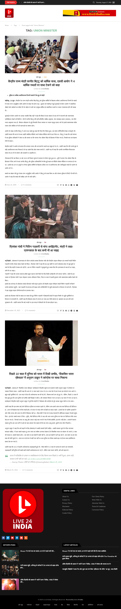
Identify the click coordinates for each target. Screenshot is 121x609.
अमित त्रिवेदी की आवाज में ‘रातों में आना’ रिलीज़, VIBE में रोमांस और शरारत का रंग (86, 564)
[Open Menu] (113, 2)
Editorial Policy (67, 510)
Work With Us (97, 500)
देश (62, 605)
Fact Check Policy (98, 496)
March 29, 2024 (56, 462)
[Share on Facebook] (60, 185)
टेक (83, 605)
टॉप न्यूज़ (20, 605)
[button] (19, 2)
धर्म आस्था (100, 605)
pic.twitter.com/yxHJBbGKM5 (39, 459)
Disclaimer (65, 506)
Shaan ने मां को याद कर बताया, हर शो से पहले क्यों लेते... (37, 551)
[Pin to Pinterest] (66, 185)
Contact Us (66, 500)
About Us (65, 496)
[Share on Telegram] (71, 185)
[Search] (94, 2)
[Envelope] (21, 537)
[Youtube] (12, 537)
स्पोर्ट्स (37, 605)
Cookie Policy (67, 513)
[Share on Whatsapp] (68, 185)
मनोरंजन (29, 605)
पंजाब (55, 605)
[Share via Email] (77, 185)
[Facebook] (3, 537)
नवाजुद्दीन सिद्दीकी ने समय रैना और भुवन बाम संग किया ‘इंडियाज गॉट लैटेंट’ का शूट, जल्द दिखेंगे (89, 569)
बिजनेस (76, 605)
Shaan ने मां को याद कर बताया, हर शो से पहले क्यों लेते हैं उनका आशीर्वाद (84, 551)
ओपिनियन (90, 605)
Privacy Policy (67, 503)
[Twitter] (8, 537)
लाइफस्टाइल (46, 605)
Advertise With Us (98, 503)
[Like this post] (58, 185)
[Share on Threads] (74, 185)
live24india (45, 89)
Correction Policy (98, 510)
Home (7, 25)
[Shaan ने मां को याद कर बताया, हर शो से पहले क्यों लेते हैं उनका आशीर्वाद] (10, 555)
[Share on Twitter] (63, 185)
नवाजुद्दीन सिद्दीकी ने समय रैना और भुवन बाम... (35, 2)
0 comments (27, 185)
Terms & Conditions (99, 506)
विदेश (68, 605)
